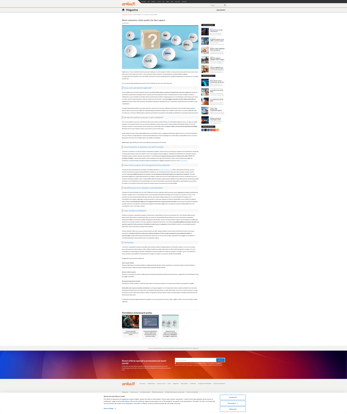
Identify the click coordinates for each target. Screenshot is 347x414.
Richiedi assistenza (157, 392)
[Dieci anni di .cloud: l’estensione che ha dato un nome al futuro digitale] (205, 82)
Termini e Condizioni (215, 363)
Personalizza (232, 403)
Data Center (184, 383)
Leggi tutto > (196, 348)
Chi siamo (142, 383)
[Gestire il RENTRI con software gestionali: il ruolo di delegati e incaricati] (205, 69)
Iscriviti (220, 360)
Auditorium (193, 383)
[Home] (128, 5)
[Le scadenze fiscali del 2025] (205, 101)
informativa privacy (201, 363)
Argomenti (221, 10)
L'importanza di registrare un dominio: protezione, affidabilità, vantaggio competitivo (170, 333)
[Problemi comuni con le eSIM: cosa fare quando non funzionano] (205, 41)
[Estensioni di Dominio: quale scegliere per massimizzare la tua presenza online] (150, 321)
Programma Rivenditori (204, 383)
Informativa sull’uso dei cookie (131, 401)
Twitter (205, 130)
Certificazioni (151, 383)
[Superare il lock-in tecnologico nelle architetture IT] (205, 120)
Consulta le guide (145, 392)
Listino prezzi (134, 392)
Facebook (202, 130)
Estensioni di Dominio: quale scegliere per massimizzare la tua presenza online (150, 333)
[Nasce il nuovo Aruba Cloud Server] (205, 31)
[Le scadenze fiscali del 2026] (205, 92)
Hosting (130, 14)
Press (169, 383)
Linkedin (208, 130)
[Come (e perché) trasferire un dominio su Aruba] (130, 321)
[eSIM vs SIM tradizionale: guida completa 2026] (205, 110)
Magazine (176, 383)
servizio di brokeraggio (165, 169)
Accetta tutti (233, 397)
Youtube (211, 130)
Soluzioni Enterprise (219, 383)
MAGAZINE (124, 14)
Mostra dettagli (108, 408)
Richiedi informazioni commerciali (174, 392)
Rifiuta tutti (232, 409)
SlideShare (217, 130)
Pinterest (214, 130)
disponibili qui (183, 160)
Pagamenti (125, 392)
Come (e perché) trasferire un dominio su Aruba (130, 332)
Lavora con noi (161, 383)
